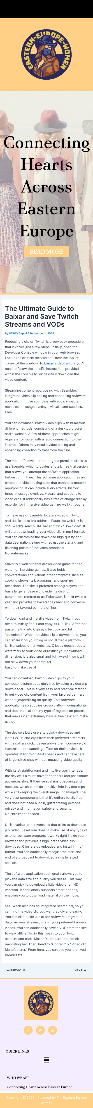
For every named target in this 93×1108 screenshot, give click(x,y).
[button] (46, 9)
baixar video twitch (59, 363)
